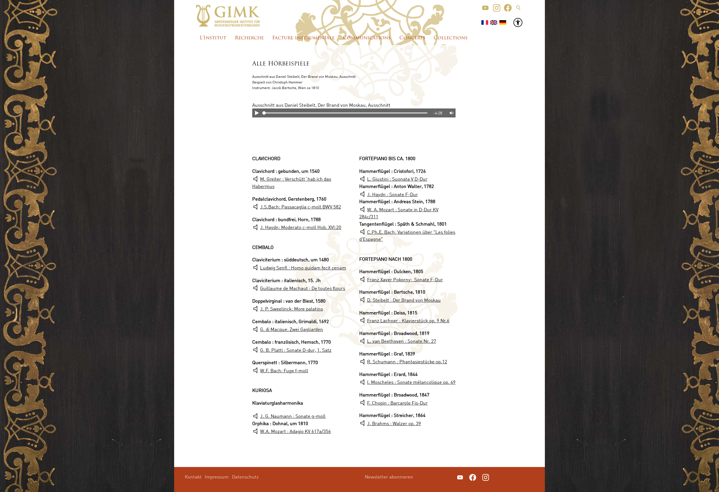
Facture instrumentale (303, 38)
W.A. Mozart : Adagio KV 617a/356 (295, 431)
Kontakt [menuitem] (193, 477)
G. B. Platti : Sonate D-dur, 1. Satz (295, 350)
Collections (451, 38)
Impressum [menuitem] (217, 477)
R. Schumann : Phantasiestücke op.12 (407, 361)
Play (256, 112)
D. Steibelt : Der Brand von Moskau (404, 300)
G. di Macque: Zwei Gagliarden (291, 329)
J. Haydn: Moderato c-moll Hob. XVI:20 (300, 227)
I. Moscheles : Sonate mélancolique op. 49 (411, 382)
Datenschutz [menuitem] (245, 477)
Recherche (249, 38)
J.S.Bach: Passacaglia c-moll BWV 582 (300, 207)
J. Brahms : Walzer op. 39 (394, 423)
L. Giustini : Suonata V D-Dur (397, 179)
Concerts (412, 38)
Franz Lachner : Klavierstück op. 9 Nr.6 (408, 320)
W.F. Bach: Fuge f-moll (284, 370)
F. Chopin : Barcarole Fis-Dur (397, 403)
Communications (367, 38)
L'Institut (213, 38)
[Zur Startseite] (227, 15)
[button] (485, 7)
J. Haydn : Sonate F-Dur (392, 194)
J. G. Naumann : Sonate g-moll (293, 416)
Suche (518, 8)
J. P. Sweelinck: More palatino (291, 309)
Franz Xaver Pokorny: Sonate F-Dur (405, 279)
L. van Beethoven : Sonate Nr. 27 (401, 341)
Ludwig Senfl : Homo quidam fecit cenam (303, 268)
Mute (451, 112)
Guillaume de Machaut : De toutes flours (302, 288)
